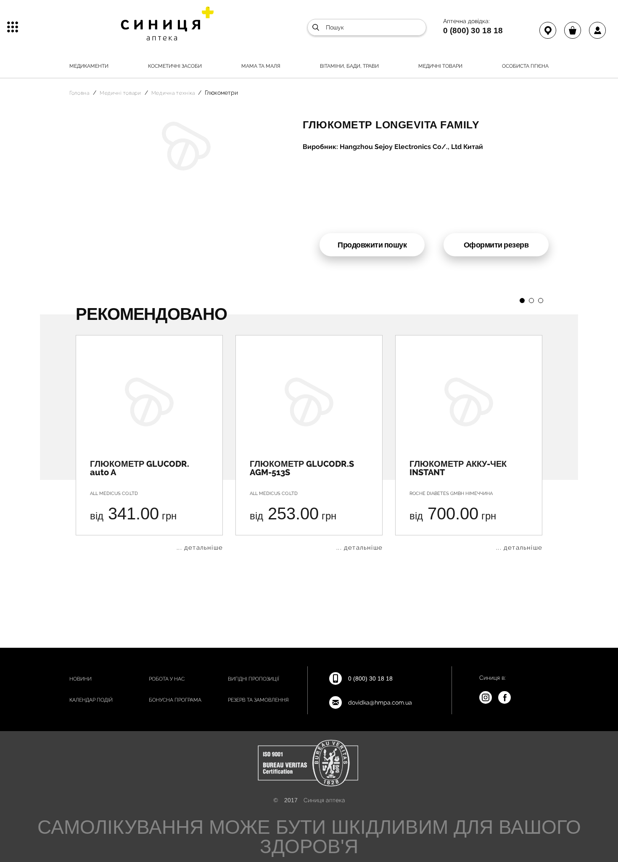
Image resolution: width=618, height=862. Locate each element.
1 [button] (522, 300)
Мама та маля (260, 66)
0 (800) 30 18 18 (473, 30)
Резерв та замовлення (258, 699)
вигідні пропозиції (253, 678)
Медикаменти (88, 66)
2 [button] (531, 300)
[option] (149, 443)
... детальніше (200, 548)
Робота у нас (167, 678)
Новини (80, 678)
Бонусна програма (175, 699)
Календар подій (91, 699)
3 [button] (540, 300)
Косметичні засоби (175, 66)
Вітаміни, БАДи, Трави (349, 66)
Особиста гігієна (525, 66)
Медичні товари (440, 66)
